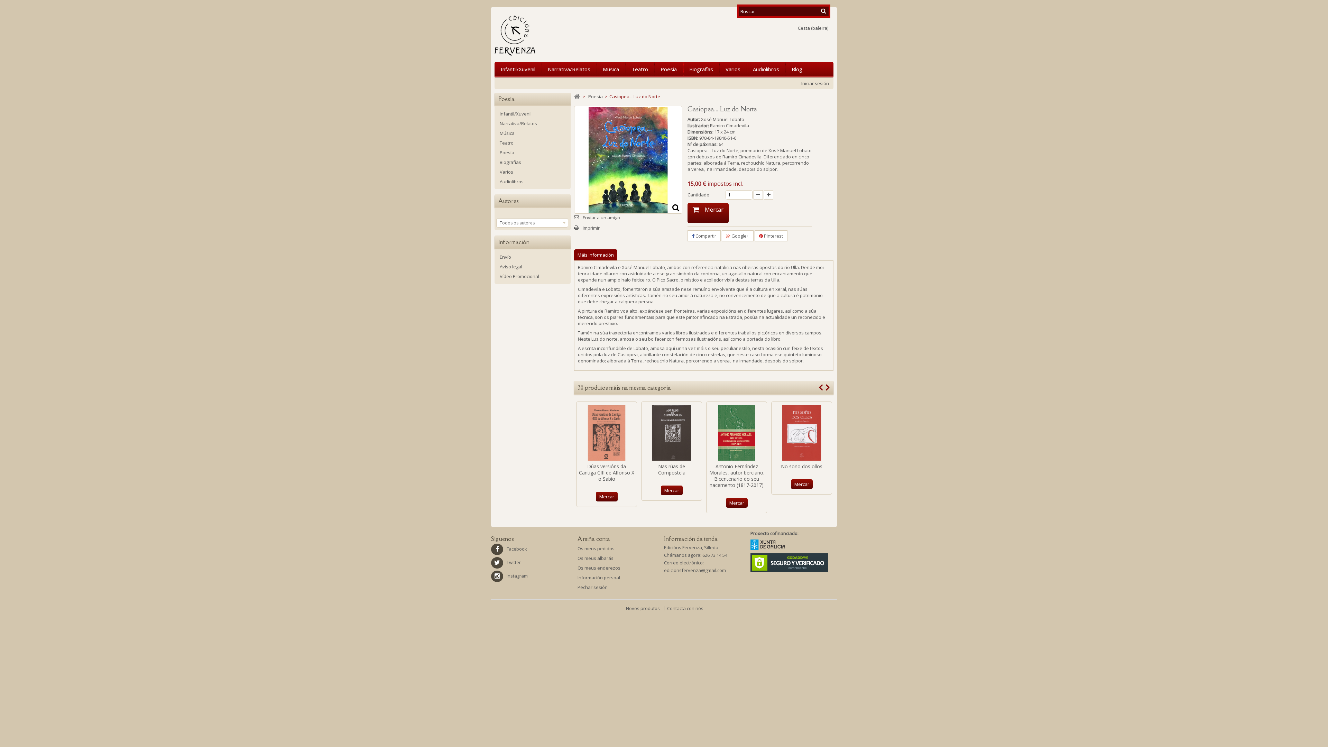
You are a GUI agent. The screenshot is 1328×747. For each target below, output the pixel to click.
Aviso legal (511, 267)
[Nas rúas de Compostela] (671, 433)
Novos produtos (643, 608)
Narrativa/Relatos (569, 69)
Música (611, 69)
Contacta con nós (685, 608)
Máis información (596, 255)
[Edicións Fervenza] (551, 36)
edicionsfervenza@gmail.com (695, 570)
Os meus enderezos (599, 568)
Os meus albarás (596, 558)
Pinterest (773, 236)
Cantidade (698, 195)
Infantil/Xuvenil (518, 69)
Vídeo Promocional (519, 276)
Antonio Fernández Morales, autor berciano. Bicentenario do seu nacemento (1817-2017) (736, 475)
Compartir (705, 236)
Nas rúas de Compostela (671, 469)
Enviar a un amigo (601, 217)
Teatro (639, 69)
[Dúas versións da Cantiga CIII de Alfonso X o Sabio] (606, 433)
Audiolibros (766, 69)
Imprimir (591, 228)
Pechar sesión (593, 587)
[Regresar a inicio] (577, 96)
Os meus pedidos (596, 548)
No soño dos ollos (801, 466)
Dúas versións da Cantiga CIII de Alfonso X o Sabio (606, 472)
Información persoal (599, 577)
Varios (733, 69)
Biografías (701, 69)
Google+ (739, 236)
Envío (505, 257)
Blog (797, 69)
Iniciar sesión (815, 83)
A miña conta (594, 539)
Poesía (669, 69)
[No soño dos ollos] (801, 433)
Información (513, 242)
